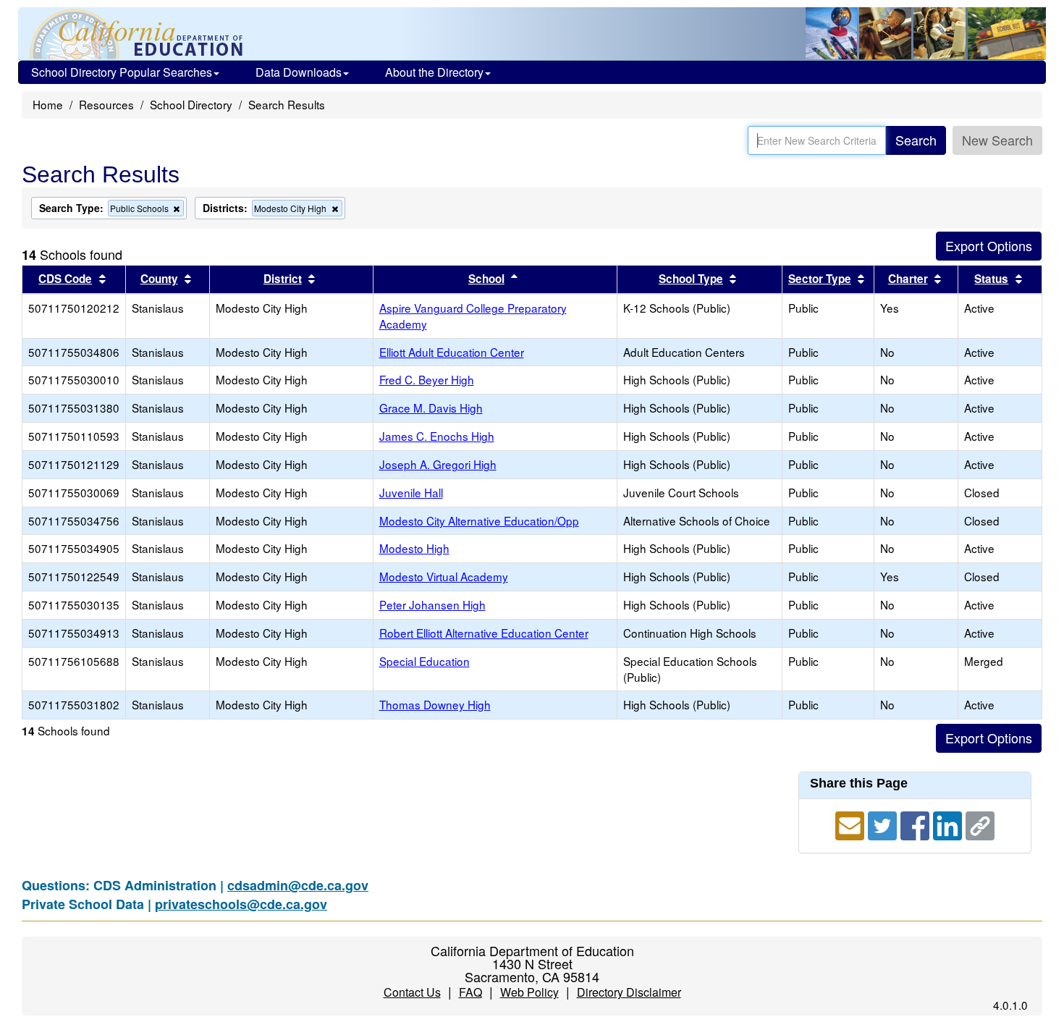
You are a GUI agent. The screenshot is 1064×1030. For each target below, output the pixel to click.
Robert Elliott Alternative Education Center (483, 633)
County (159, 279)
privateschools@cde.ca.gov (241, 904)
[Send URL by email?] (851, 823)
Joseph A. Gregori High (438, 464)
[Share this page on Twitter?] (884, 823)
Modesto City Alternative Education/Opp (479, 520)
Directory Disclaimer (629, 992)
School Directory (191, 104)
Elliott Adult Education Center (451, 352)
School (486, 279)
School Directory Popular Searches (121, 72)
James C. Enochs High (436, 436)
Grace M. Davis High (431, 407)
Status (991, 279)
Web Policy (529, 992)
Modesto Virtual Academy (443, 576)
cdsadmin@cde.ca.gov (297, 885)
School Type (691, 279)
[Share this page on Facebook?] (916, 823)
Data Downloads (299, 72)
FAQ (470, 992)
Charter (908, 279)
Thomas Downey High (435, 704)
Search (916, 139)
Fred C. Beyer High (426, 379)
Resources (106, 104)
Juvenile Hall (411, 492)
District (282, 279)
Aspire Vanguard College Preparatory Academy (473, 316)
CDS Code (65, 279)
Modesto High (414, 548)
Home (48, 104)
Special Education (424, 661)
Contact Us (412, 992)
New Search (997, 139)
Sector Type (819, 279)
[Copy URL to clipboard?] (980, 823)
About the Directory (434, 72)
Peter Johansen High (432, 604)
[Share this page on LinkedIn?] (949, 823)
